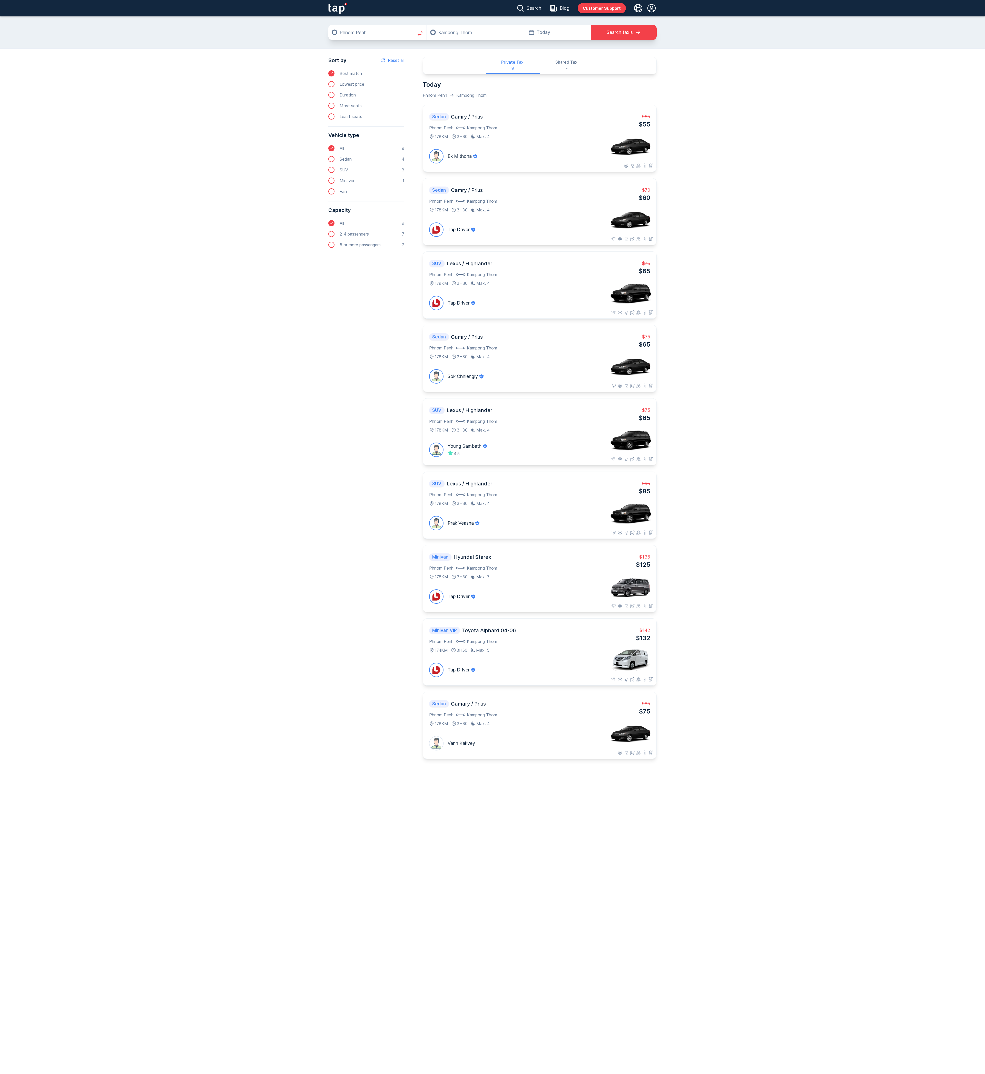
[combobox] (377, 32)
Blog (564, 8)
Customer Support (602, 8)
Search (534, 8)
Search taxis (620, 32)
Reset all (396, 60)
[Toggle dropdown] (636, 8)
